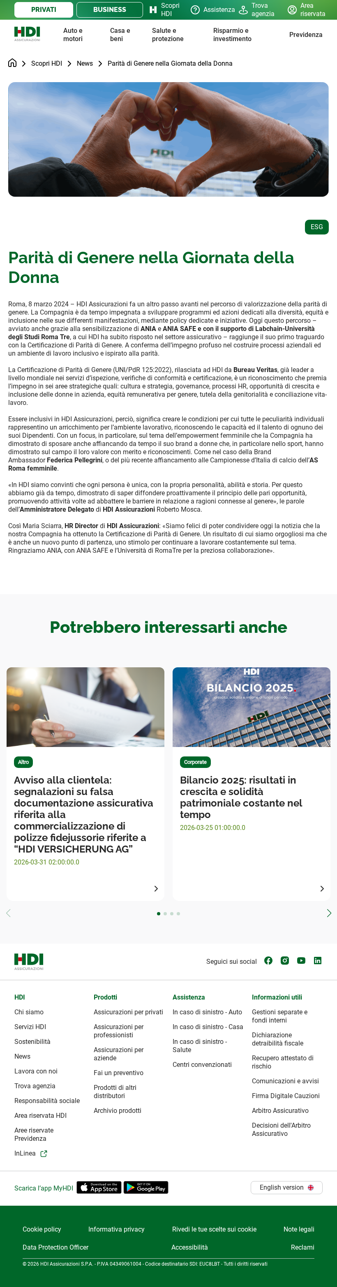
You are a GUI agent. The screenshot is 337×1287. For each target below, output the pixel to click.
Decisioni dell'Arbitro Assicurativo (281, 1130)
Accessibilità (189, 1247)
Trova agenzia (263, 10)
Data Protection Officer (55, 1247)
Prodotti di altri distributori (115, 1092)
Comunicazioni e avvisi (285, 1081)
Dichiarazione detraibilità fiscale (277, 1039)
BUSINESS (109, 10)
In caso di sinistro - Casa (208, 1027)
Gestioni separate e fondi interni (279, 1016)
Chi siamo (29, 1012)
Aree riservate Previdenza (33, 1134)
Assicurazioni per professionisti (118, 1031)
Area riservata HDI (40, 1115)
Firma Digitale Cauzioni (286, 1096)
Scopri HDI (169, 10)
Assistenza (214, 10)
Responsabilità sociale (47, 1101)
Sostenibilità (32, 1042)
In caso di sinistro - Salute (200, 1046)
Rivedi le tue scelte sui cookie (214, 1229)
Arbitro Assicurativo (280, 1111)
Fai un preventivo (118, 1073)
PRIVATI (43, 10)
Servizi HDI (30, 1027)
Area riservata (311, 10)
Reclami (302, 1247)
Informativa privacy (116, 1229)
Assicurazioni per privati (128, 1012)
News (85, 63)
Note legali (299, 1229)
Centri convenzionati (202, 1065)
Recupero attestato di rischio (283, 1062)
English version (282, 1187)
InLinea (25, 1153)
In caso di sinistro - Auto (207, 1012)
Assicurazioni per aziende (118, 1054)
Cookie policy (42, 1229)
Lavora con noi (36, 1071)
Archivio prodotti (117, 1111)
